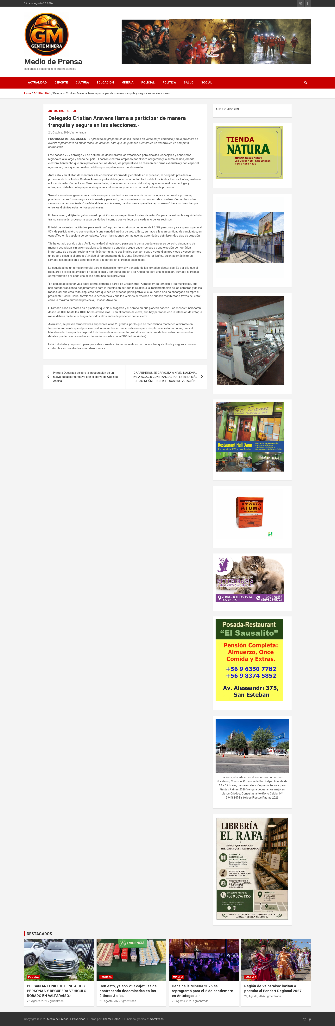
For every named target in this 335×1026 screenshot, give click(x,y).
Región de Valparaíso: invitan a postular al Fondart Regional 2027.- (274, 988)
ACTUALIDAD (37, 82)
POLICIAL (148, 82)
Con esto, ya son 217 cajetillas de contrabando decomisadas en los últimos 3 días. (128, 991)
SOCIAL (206, 82)
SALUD (188, 82)
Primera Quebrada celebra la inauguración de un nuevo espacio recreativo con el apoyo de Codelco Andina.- (85, 377)
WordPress (156, 1019)
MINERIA (128, 82)
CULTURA (82, 82)
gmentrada (79, 132)
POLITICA (169, 82)
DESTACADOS (39, 933)
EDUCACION (105, 82)
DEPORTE (61, 82)
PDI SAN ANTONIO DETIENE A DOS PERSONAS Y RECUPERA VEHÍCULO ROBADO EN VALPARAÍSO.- (56, 991)
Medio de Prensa (53, 61)
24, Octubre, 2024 (59, 132)
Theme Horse (111, 1019)
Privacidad (78, 1019)
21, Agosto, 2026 (109, 1001)
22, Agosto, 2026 (37, 1001)
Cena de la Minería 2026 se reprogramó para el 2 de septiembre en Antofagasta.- (202, 991)
